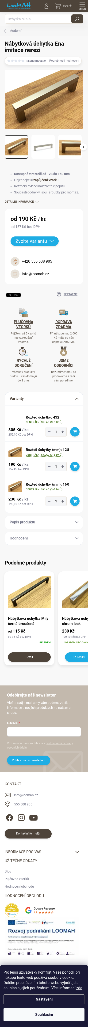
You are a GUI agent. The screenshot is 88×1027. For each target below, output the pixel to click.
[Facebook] (9, 817)
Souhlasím (44, 1014)
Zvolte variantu (31, 241)
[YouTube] (33, 817)
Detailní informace (19, 201)
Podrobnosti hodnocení (64, 60)
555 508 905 (23, 804)
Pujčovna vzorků (17, 879)
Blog (8, 871)
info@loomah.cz (26, 795)
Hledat (77, 19)
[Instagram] (20, 817)
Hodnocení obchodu (19, 886)
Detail (29, 657)
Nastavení (44, 999)
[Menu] (82, 6)
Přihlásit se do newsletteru (28, 760)
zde (79, 988)
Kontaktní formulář (28, 833)
